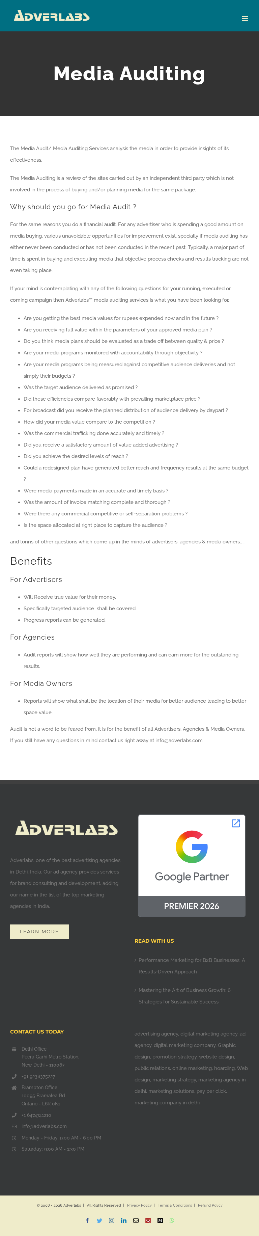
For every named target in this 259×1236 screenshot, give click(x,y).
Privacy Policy (139, 1205)
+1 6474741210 (36, 1115)
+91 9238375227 (38, 1076)
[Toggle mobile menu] (245, 18)
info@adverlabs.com (44, 1126)
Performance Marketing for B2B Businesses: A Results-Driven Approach (192, 966)
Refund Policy (210, 1205)
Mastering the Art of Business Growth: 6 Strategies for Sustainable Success (185, 996)
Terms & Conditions (175, 1205)
